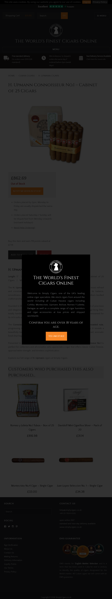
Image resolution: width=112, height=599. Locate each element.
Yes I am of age (56, 336)
